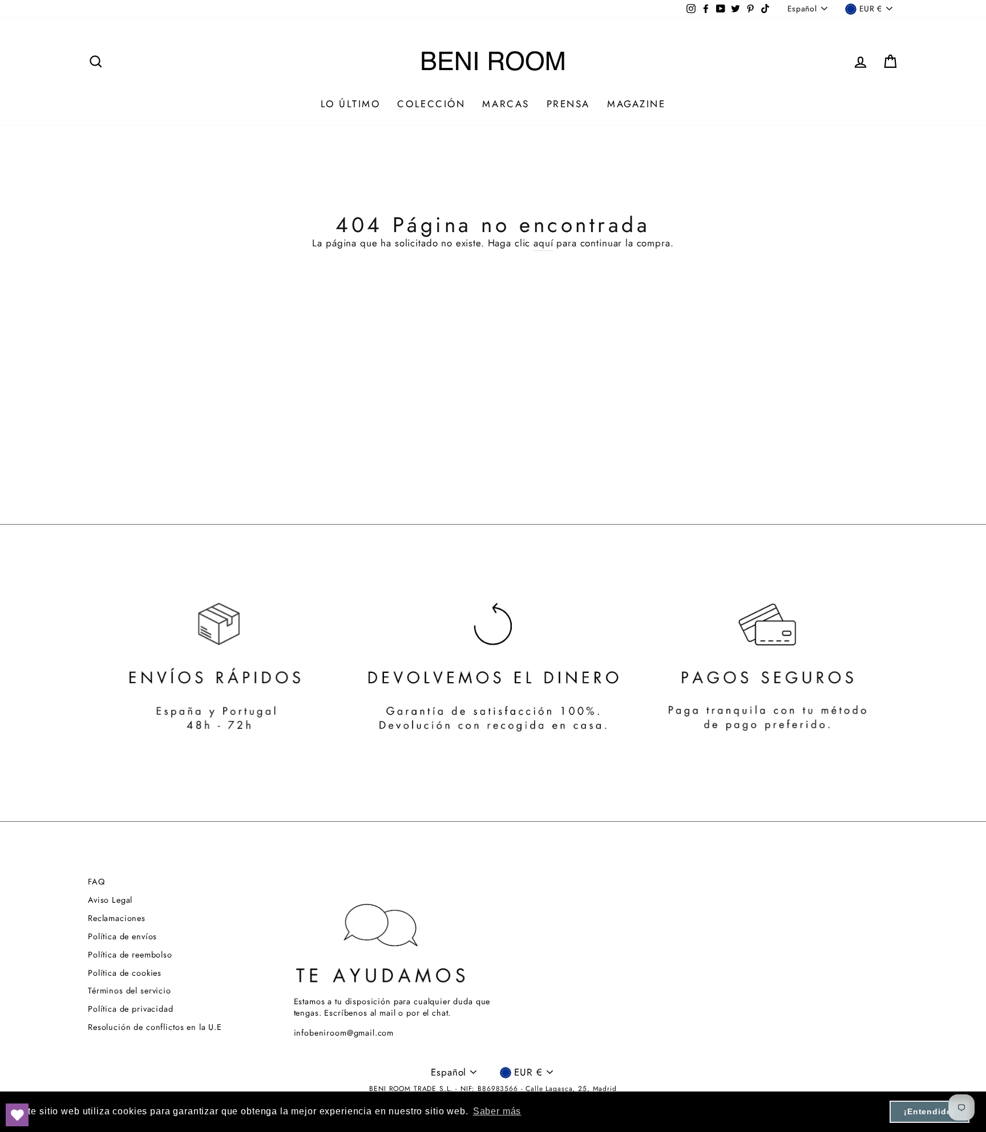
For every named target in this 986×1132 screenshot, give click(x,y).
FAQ (96, 881)
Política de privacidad (130, 1009)
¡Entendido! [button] (929, 1111)
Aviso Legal (110, 900)
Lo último (351, 104)
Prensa (568, 104)
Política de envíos (122, 936)
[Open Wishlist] (17, 1114)
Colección (431, 104)
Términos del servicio (129, 990)
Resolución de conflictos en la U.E (155, 1027)
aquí (543, 243)
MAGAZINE (636, 104)
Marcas (505, 104)
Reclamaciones (117, 918)
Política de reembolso (130, 954)
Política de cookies (124, 973)
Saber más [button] (497, 1111)
